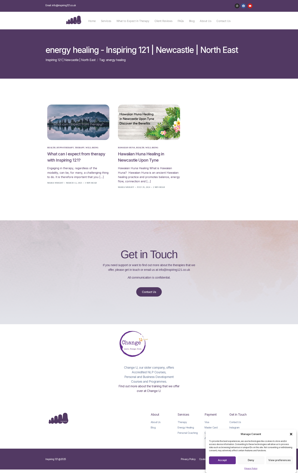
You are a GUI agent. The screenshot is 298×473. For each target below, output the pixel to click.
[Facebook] (243, 5)
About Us (205, 21)
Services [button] (106, 21)
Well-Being (92, 148)
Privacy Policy (250, 468)
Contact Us (223, 21)
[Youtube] (250, 5)
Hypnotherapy (65, 148)
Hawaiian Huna (126, 148)
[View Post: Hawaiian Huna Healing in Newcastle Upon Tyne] (149, 122)
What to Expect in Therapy (132, 21)
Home (92, 21)
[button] (291, 434)
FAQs (181, 21)
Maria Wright (55, 183)
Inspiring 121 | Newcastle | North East (71, 60)
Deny (251, 460)
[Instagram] (237, 5)
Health (51, 148)
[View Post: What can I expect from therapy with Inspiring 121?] (78, 122)
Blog (192, 21)
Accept (222, 460)
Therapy (80, 148)
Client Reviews (163, 21)
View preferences (279, 460)
